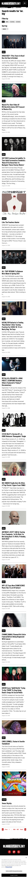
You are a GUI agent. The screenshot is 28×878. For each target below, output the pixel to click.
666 (14, 829)
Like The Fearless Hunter (10, 222)
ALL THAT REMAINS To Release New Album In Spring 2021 (12, 272)
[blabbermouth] (11, 4)
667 (18, 829)
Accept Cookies (14, 875)
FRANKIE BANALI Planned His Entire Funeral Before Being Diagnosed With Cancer (14, 636)
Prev (6, 829)
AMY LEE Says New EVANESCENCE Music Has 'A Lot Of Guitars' (13, 586)
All (3, 21)
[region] (14, 866)
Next (21, 829)
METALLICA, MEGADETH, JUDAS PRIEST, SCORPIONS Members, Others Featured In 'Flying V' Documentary (12, 381)
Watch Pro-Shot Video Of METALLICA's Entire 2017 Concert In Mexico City (13, 106)
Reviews (18, 21)
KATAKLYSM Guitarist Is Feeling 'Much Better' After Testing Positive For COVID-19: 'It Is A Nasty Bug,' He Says (12, 325)
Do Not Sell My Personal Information (14, 871)
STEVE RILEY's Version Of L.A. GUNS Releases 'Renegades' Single (14, 435)
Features (12, 21)
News (7, 21)
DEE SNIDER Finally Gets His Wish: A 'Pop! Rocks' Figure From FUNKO (13, 484)
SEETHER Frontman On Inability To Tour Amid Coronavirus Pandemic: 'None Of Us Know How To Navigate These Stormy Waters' (14, 161)
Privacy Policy (9, 867)
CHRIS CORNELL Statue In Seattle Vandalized (13, 742)
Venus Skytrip (6, 803)
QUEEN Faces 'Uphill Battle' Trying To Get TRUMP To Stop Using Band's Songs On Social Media (13, 690)
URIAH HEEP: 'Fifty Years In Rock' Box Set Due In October (13, 56)
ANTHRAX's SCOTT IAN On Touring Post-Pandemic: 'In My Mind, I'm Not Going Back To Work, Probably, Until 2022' (14, 535)
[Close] (26, 857)
